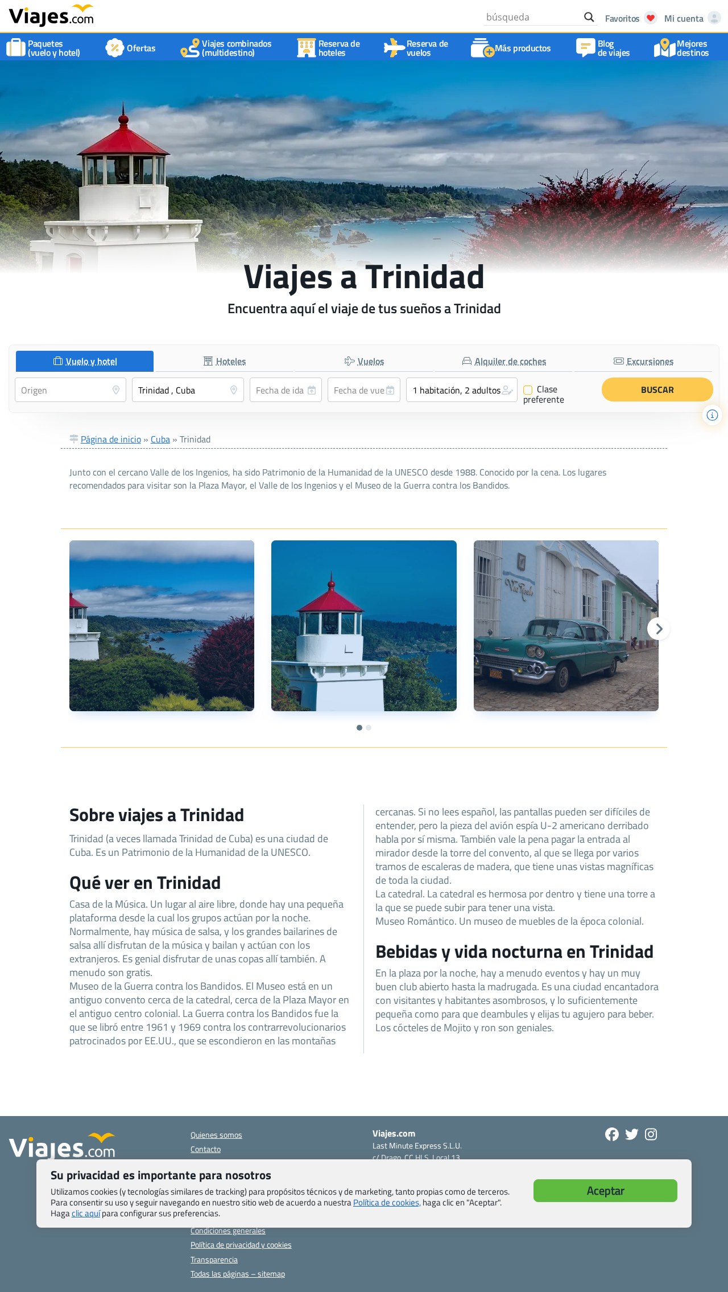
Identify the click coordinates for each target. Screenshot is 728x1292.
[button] (462, 390)
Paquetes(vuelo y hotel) (54, 47)
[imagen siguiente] (658, 628)
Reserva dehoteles (339, 47)
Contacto (206, 1149)
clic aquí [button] (86, 1213)
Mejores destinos (693, 47)
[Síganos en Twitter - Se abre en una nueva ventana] (631, 1134)
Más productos (523, 48)
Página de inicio (111, 439)
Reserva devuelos (427, 47)
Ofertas (141, 48)
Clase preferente (543, 394)
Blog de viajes (614, 47)
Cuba (160, 439)
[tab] (85, 361)
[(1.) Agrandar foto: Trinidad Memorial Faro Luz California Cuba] (162, 625)
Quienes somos (216, 1135)
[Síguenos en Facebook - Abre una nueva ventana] (612, 1134)
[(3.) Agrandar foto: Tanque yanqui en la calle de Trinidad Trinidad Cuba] (566, 625)
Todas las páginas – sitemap (238, 1273)
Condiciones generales (228, 1230)
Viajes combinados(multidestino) (236, 47)
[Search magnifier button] (589, 17)
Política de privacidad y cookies (241, 1244)
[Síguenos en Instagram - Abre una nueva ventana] (651, 1134)
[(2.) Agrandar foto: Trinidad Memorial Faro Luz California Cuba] (364, 625)
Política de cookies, (387, 1202)
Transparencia (214, 1259)
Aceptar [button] (605, 1190)
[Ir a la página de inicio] (51, 15)
